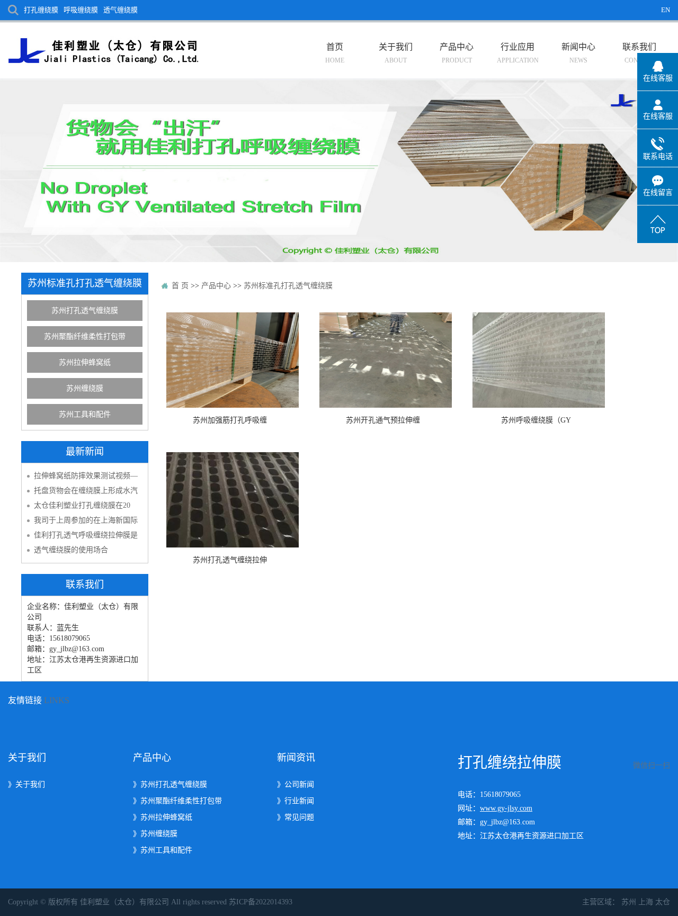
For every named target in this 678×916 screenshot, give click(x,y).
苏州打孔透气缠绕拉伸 (230, 560)
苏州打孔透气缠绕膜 (84, 311)
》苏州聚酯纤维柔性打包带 (177, 801)
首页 (334, 53)
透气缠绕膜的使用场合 (71, 550)
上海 (645, 902)
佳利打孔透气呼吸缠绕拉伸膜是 (86, 535)
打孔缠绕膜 (41, 10)
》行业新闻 (295, 801)
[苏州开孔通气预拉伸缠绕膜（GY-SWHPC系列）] (383, 360)
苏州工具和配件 (85, 414)
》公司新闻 (295, 784)
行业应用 (518, 53)
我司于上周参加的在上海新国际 (86, 520)
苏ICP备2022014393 (260, 902)
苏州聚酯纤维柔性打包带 (85, 336)
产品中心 (457, 53)
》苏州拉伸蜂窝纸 (162, 817)
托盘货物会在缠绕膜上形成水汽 (86, 491)
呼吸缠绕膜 (81, 10)
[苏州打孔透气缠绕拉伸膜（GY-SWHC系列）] (229, 499)
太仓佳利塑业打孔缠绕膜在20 (82, 505)
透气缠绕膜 (120, 10)
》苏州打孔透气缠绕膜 (170, 784)
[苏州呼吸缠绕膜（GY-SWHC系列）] (536, 360)
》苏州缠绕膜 (155, 834)
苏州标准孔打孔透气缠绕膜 (288, 286)
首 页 (180, 286)
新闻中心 (578, 53)
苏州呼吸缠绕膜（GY (536, 420)
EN (665, 10)
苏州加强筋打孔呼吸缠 (230, 420)
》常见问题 (295, 817)
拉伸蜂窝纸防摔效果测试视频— (86, 476)
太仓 (662, 902)
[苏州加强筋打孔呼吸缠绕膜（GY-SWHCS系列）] (229, 360)
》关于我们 (26, 784)
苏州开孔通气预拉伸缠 (383, 420)
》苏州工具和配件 (162, 850)
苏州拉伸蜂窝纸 (85, 362)
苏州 (628, 902)
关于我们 (396, 53)
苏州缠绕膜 (84, 388)
